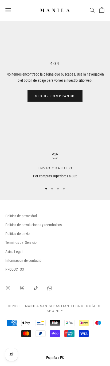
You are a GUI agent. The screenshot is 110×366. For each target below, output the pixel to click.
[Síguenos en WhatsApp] (49, 288)
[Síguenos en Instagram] (8, 288)
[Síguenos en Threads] (22, 288)
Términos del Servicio (21, 242)
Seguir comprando (55, 96)
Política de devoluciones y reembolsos (33, 225)
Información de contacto (23, 260)
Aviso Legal (13, 251)
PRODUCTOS (14, 269)
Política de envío (17, 233)
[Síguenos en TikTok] (35, 288)
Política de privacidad (21, 216)
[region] (55, 166)
